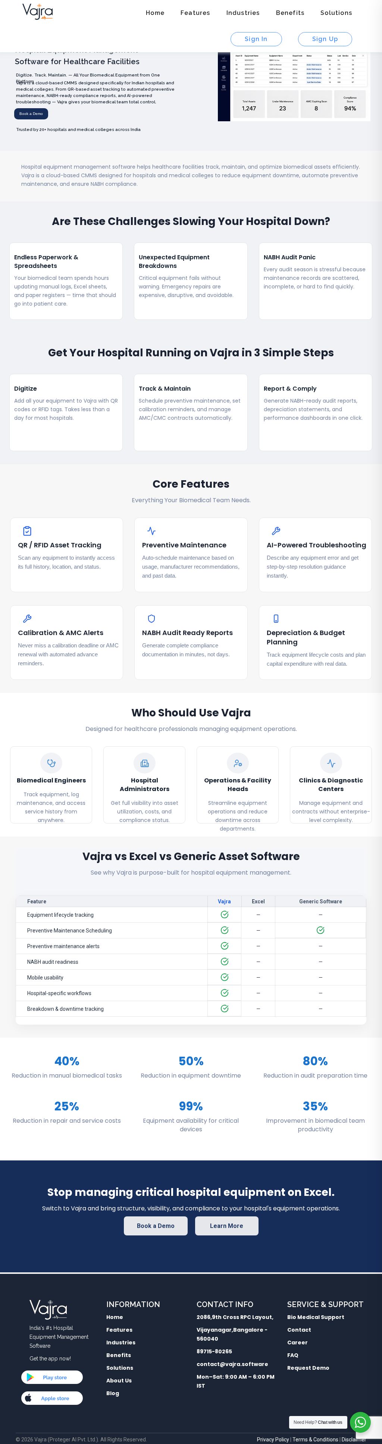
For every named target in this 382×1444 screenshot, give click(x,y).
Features (195, 12)
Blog (112, 1393)
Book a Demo (156, 1225)
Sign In (256, 39)
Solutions (336, 12)
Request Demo (308, 1368)
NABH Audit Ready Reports (187, 632)
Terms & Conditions (315, 1440)
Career (297, 1342)
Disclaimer (354, 1440)
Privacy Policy (273, 1440)
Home (155, 12)
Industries (243, 12)
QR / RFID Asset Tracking (59, 545)
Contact (299, 1330)
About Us (119, 1380)
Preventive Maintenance (184, 545)
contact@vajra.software (232, 1364)
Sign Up (325, 39)
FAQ (292, 1355)
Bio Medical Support (315, 1317)
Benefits (290, 12)
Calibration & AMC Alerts (60, 632)
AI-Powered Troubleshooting (316, 545)
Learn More (226, 1225)
